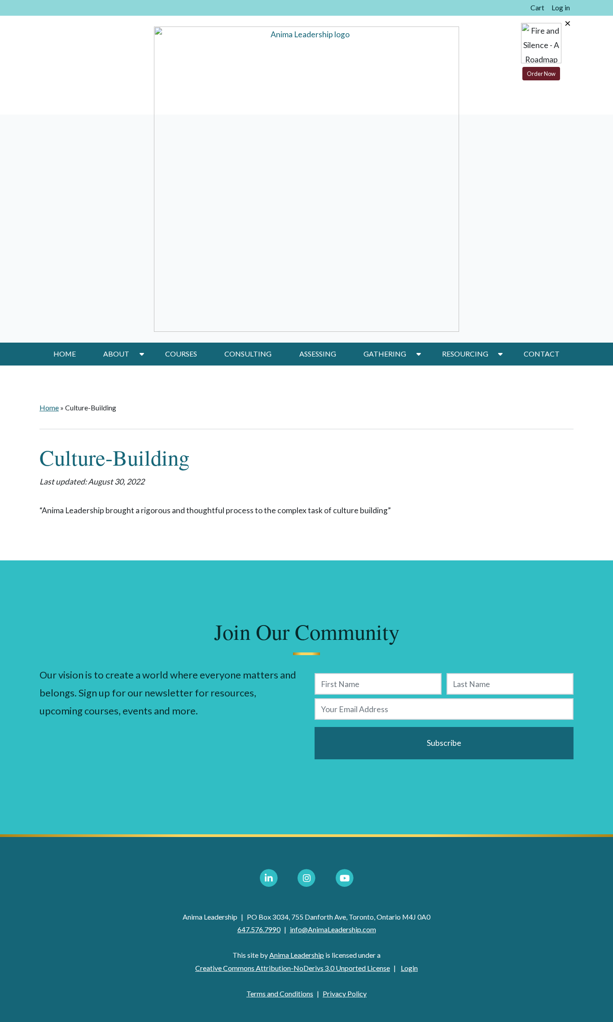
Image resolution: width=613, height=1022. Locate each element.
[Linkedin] (269, 878)
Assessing (317, 353)
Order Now (541, 73)
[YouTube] (344, 878)
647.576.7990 (258, 929)
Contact (542, 353)
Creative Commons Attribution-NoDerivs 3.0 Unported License (292, 968)
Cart (537, 7)
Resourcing (465, 353)
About (116, 353)
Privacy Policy (345, 993)
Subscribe (444, 743)
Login (409, 968)
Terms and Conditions (279, 993)
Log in (561, 7)
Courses (181, 353)
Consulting (247, 353)
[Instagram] (306, 878)
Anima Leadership (296, 955)
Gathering (384, 353)
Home (64, 353)
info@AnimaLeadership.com (333, 929)
